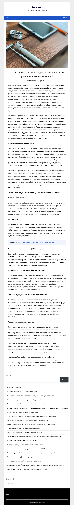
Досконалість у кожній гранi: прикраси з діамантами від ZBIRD (26, 449)
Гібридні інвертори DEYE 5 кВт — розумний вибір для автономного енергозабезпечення (34, 436)
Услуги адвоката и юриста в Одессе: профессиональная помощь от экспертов (31, 416)
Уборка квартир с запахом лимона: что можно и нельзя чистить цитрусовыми (31, 424)
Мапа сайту (42, 502)
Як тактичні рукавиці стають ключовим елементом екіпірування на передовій (31, 453)
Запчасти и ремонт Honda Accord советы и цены (22, 392)
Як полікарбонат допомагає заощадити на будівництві (24, 400)
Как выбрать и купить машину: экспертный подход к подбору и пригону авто (30, 396)
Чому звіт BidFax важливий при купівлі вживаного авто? (24, 461)
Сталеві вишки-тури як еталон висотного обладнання (23, 428)
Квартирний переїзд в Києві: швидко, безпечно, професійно (25, 445)
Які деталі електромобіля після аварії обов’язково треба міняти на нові (29, 404)
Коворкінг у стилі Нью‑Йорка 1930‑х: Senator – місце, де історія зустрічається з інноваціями (35, 465)
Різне (8, 483)
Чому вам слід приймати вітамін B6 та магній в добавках (24, 432)
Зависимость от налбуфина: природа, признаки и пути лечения (26, 457)
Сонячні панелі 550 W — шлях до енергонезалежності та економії (27, 469)
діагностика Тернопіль (51, 135)
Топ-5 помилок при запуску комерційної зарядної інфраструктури (27, 420)
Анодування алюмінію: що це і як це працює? (39, 242)
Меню (65, 18)
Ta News (37, 7)
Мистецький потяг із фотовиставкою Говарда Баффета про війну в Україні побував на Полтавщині (37, 408)
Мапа (7, 494)
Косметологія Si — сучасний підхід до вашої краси (22, 412)
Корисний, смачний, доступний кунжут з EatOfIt (22, 441)
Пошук (8, 375)
